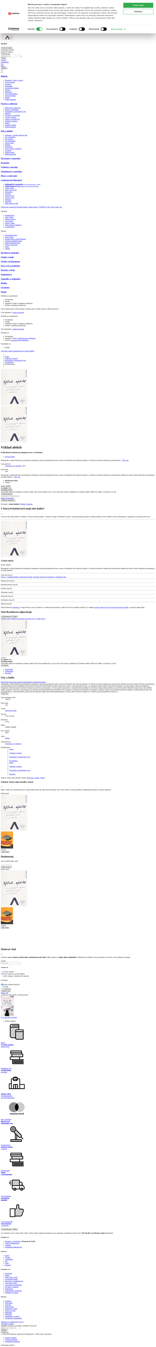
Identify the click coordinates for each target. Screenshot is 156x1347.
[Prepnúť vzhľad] (2, 71)
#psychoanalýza (18, 682)
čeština (7, 738)
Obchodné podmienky (12, 1341)
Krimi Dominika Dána (12, 243)
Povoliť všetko (138, 5)
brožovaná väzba (10, 710)
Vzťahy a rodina (10, 117)
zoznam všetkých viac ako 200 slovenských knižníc (111, 607)
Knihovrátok (9, 1307)
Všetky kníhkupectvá (12, 1243)
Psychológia (9, 362)
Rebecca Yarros (10, 219)
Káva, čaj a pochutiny (10, 266)
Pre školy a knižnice (12, 1287)
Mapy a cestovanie (9, 176)
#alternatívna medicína (31, 682)
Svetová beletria (10, 96)
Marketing (8, 1312)
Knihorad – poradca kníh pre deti (16, 135)
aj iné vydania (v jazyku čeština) (14, 974)
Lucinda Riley (10, 227)
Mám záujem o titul (11, 203)
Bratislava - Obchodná (12, 1241)
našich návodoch (18, 312)
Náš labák (8, 1314)
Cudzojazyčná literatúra (11, 180)
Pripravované (9, 196)
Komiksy (8, 84)
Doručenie (8, 1273)
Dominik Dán (9, 215)
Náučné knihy (10, 152)
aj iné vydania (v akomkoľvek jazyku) (16, 976)
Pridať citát (4, 993)
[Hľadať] (22, 56)
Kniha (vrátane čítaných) (11, 984)
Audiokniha (7, 989)
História (7, 113)
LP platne (5, 287)
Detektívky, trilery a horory (14, 80)
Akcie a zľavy (10, 198)
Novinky (8, 194)
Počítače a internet (11, 121)
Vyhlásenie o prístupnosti (13, 1318)
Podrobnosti (9, 671)
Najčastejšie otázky (11, 1279)
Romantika (8, 86)
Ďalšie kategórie (10, 99)
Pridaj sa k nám (10, 1311)
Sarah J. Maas (9, 223)
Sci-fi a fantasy (10, 82)
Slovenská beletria (11, 94)
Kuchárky (5, 163)
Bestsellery (8, 192)
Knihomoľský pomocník (13, 1291)
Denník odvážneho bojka (13, 241)
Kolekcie (8, 200)
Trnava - (33, 577)
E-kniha (5, 987)
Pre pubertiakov (10, 141)
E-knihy (3, 60)
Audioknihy (5, 62)
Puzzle (3, 292)
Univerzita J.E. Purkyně (13, 466)
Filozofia (12, 774)
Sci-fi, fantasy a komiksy (13, 149)
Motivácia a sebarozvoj (13, 108)
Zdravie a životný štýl (12, 119)
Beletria (4, 76)
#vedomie (42, 682)
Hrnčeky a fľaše (8, 270)
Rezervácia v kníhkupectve (14, 1281)
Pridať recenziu (6, 867)
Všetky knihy (9, 188)
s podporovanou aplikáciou (26, 338)
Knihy (3, 58)
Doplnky (4, 68)
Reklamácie (9, 1289)
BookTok (8, 201)
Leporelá (8, 150)
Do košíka (5, 665)
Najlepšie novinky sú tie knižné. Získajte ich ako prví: (19, 1326)
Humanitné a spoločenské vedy (15, 111)
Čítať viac (125, 460)
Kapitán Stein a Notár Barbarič (15, 239)
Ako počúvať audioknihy (13, 1285)
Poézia (7, 98)
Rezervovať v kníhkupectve (10, 496)
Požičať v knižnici (26, 504)
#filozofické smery (7, 682)
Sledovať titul (6, 991)
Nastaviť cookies (10, 1338)
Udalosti (8, 1245)
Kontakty (8, 1301)
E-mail (3, 961)
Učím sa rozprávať (11, 245)
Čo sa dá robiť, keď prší (9, 1017)
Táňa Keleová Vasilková (13, 225)
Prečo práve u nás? (11, 1277)
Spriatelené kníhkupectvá (13, 1247)
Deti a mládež (7, 131)
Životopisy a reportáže (12, 115)
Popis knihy (9, 669)
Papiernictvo (6, 274)
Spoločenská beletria (12, 88)
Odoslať (4, 1330)
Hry (2, 64)
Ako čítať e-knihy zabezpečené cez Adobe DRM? (17, 351)
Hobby (7, 123)
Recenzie (8, 673)
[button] (78, 489)
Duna (7, 247)
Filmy (3, 66)
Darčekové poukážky (10, 253)
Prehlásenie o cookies (12, 1316)
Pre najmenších (10, 137)
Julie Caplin (9, 217)
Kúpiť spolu (5, 852)
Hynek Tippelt (10, 457)
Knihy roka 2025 (11, 190)
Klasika (7, 90)
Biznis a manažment (12, 110)
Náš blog (8, 1305)
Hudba (4, 283)
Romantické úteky (11, 235)
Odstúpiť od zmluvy (12, 1293)
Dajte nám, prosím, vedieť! (36, 778)
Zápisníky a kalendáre (10, 279)
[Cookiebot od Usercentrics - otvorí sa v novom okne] (13, 29)
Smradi (7, 249)
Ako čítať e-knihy (11, 1283)
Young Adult (9, 143)
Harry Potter (9, 237)
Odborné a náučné (11, 358)
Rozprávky (9, 147)
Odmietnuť (138, 11)
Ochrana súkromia (11, 1340)
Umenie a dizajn (10, 125)
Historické (8, 92)
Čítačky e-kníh (7, 257)
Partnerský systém (11, 1309)
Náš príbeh (8, 1303)
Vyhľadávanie (5, 54)
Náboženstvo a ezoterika (11, 171)
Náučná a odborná (9, 104)
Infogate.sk (16, 607)
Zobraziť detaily (117, 29)
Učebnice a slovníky (9, 167)
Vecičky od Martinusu (10, 261)
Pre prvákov (9, 139)
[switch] (62, 29)
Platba (7, 1275)
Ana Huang (9, 221)
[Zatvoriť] (2, 513)
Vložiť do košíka (7, 494)
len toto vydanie (8, 972)
